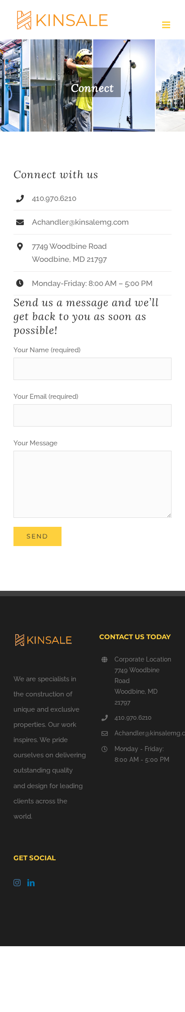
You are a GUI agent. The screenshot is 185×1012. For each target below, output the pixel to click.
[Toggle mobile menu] (167, 25)
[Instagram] (17, 882)
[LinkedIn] (31, 882)
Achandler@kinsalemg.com (143, 733)
